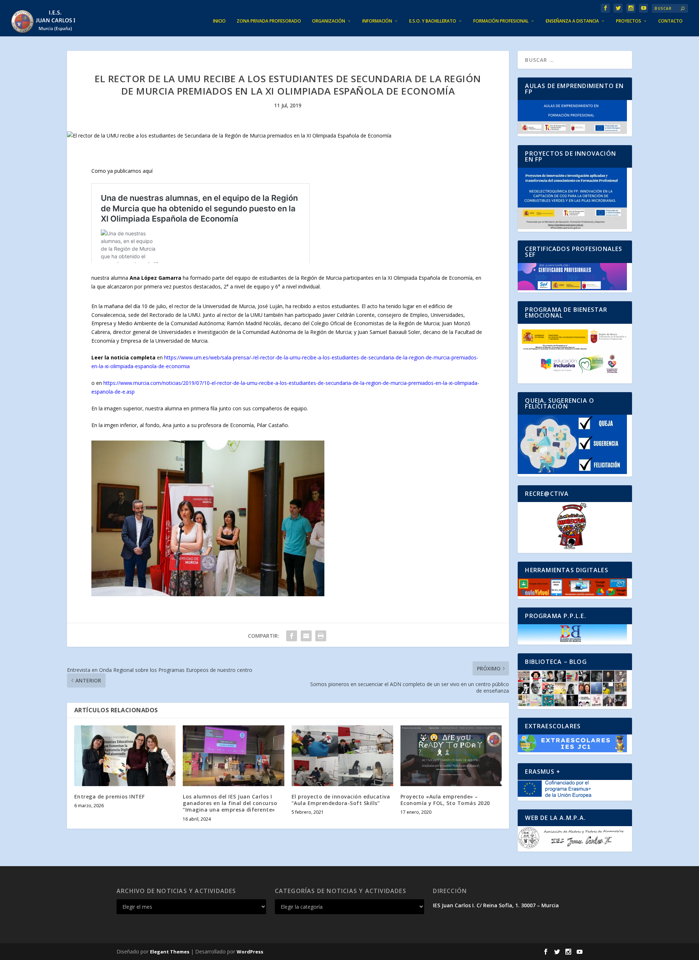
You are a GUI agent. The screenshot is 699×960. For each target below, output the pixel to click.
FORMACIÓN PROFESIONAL (501, 21)
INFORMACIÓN (377, 21)
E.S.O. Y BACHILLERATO (432, 21)
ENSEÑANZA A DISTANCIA (572, 21)
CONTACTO (670, 21)
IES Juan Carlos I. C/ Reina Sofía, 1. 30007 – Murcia (496, 905)
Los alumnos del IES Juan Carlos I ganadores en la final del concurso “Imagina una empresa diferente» (230, 803)
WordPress (250, 951)
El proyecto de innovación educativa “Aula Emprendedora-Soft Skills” (341, 799)
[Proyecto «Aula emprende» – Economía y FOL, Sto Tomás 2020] (451, 755)
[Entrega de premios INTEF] (125, 755)
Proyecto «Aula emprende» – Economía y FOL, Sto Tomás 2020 (445, 799)
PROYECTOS (628, 21)
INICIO (219, 21)
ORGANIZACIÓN (328, 21)
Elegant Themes (169, 951)
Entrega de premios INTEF (109, 796)
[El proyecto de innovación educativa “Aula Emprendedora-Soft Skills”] (342, 755)
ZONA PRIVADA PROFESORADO (269, 21)
